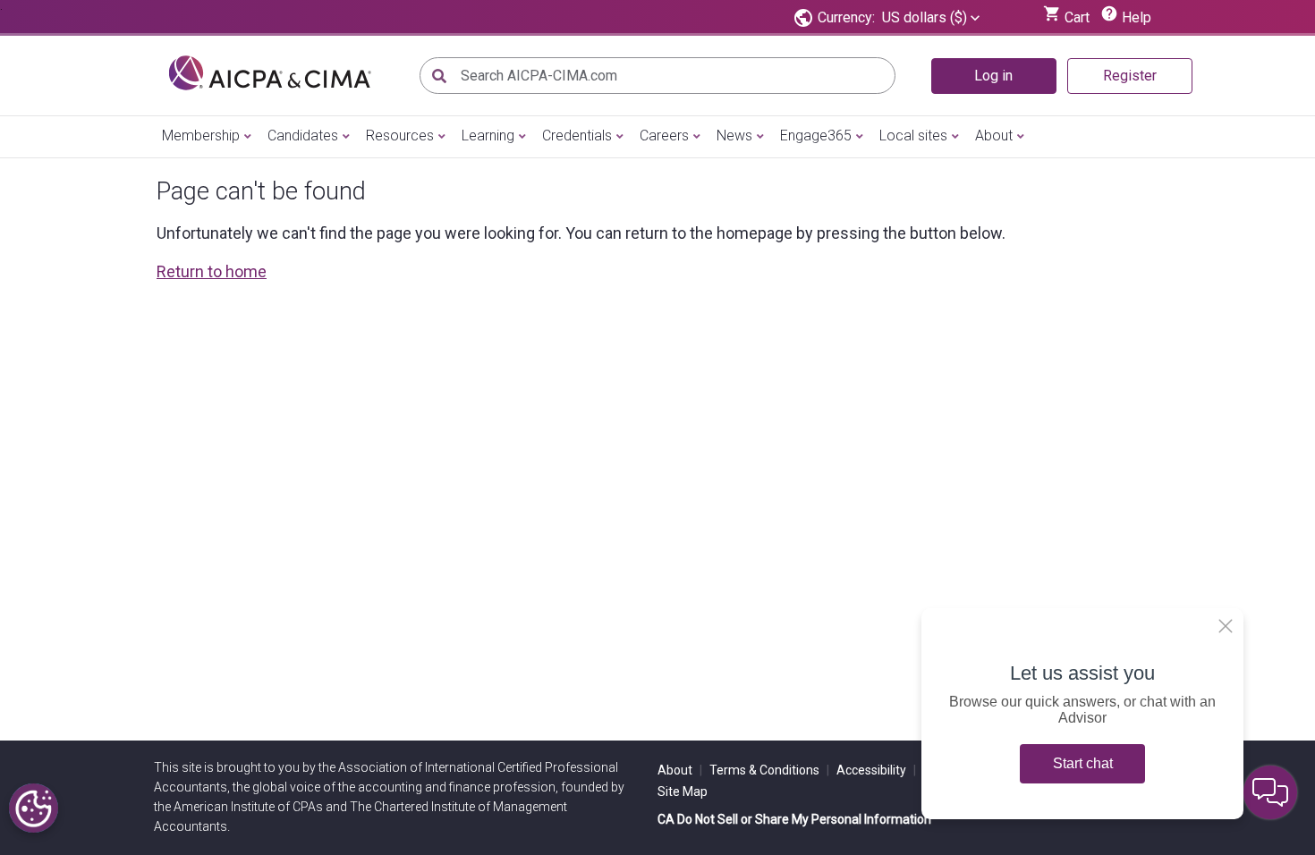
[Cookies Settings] (33, 808)
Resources (400, 135)
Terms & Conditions (769, 770)
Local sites (913, 135)
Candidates (302, 135)
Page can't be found (261, 191)
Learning (488, 135)
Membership (201, 135)
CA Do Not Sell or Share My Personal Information (794, 819)
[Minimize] (1225, 626)
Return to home (212, 271)
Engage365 (816, 135)
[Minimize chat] (1270, 792)
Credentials (577, 135)
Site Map (683, 791)
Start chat (1083, 763)
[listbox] (931, 18)
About (994, 135)
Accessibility (876, 770)
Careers (664, 135)
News (734, 135)
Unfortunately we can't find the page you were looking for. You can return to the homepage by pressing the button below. (581, 233)
